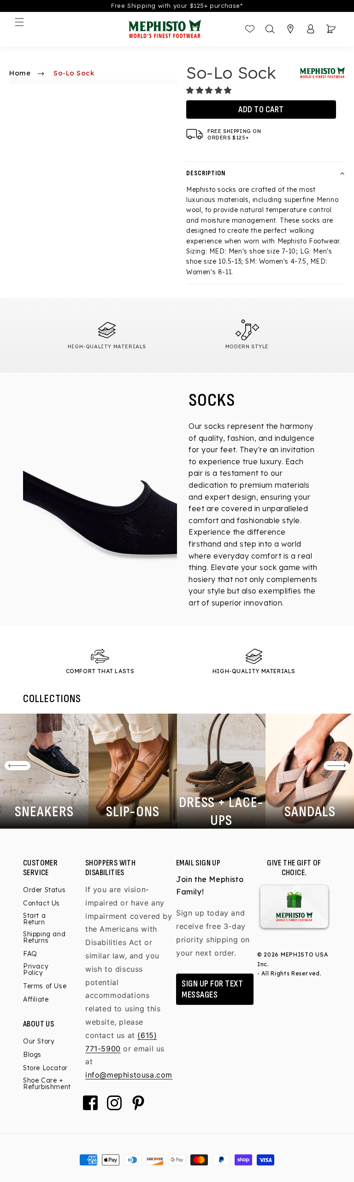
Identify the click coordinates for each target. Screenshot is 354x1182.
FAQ (30, 954)
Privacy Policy (35, 969)
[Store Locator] (290, 29)
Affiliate (35, 999)
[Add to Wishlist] (344, 112)
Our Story (38, 1041)
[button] (210, 90)
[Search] (270, 29)
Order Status (44, 890)
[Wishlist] (250, 29)
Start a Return (34, 918)
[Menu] (19, 22)
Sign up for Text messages (212, 989)
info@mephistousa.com (128, 1074)
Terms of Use (44, 986)
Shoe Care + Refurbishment (47, 1083)
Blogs (32, 1054)
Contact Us (41, 903)
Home (19, 73)
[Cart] (331, 29)
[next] (336, 765)
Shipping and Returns (44, 937)
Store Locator (45, 1068)
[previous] (17, 765)
